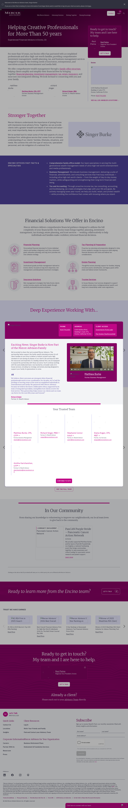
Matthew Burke (93, 374)
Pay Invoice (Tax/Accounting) (105, 334)
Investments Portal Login (104, 330)
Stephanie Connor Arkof (75, 434)
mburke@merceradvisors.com (22, 440)
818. (65, 330)
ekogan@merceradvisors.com (103, 440)
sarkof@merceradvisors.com (75, 440)
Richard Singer (16, 397)
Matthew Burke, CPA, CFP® (23, 434)
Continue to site (64, 481)
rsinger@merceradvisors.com (49, 437)
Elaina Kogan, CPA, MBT (102, 434)
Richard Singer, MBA (49, 433)
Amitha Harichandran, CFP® (23, 464)
